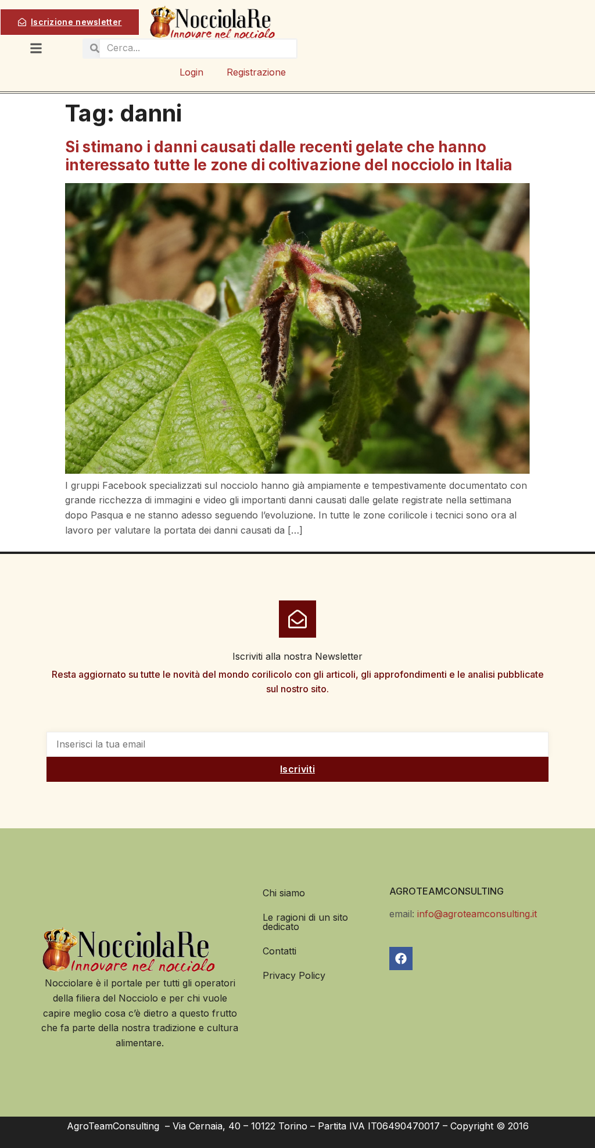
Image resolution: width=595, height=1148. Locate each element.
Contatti (279, 951)
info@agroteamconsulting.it (477, 914)
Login (191, 72)
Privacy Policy (294, 975)
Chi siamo (284, 893)
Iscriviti (297, 769)
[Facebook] (401, 958)
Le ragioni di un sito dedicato (305, 921)
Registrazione (256, 72)
